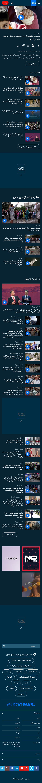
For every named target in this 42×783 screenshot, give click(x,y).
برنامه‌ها (17, 737)
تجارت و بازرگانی (35, 723)
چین (6, 671)
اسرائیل (9, 677)
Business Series (16, 353)
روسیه (16, 683)
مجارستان (21, 694)
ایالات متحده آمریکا (27, 688)
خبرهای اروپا (36, 307)
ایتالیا (26, 683)
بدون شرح (37, 225)
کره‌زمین (17, 723)
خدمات (38, 754)
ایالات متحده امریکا (17, 317)
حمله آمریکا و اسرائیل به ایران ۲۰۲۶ (21, 666)
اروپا (38, 718)
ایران (21, 328)
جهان (18, 718)
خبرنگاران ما (36, 742)
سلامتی (11, 688)
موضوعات (37, 713)
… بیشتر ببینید (32, 63)
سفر (39, 733)
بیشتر (38, 760)
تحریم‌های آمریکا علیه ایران (27, 677)
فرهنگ (18, 733)
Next (38, 728)
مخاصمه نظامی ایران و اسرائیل (21, 660)
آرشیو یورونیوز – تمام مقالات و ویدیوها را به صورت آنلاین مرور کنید (11, 744)
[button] (28, 146)
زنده (5, 3)
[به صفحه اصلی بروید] (33, 3)
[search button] (4, 646)
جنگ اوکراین (33, 671)
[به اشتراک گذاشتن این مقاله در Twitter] (33, 46)
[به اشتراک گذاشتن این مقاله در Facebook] (38, 46)
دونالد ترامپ (18, 671)
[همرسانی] (28, 46)
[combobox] (21, 646)
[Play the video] (21, 17)
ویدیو (38, 737)
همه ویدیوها (10, 534)
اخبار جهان (19, 388)
